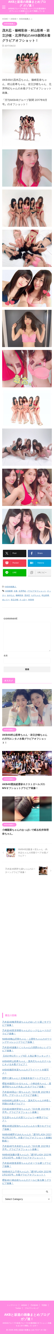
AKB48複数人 (10, 586)
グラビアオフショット (36, 591)
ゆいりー (6, 599)
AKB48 (31, 599)
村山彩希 (45, 595)
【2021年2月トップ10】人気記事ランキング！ (26, 1055)
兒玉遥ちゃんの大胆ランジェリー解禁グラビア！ (25, 1119)
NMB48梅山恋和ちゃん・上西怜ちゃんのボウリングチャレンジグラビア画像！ (27, 1040)
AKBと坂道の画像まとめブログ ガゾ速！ (27, 3)
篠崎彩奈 (19, 595)
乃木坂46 (34, 1305)
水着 (15, 591)
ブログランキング (32, 1308)
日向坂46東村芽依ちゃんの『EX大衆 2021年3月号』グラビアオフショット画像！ (26, 1111)
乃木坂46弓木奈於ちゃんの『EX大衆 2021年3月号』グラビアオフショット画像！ (26, 1148)
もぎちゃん (35, 595)
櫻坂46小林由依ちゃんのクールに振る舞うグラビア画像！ (26, 1182)
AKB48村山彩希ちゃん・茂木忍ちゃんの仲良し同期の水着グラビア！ (26, 1102)
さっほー (23, 599)
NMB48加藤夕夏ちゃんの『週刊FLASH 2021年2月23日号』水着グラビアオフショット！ (26, 1156)
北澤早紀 (22, 591)
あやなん (11, 595)
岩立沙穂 (14, 599)
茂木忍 (27, 595)
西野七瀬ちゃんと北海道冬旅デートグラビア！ (26, 1078)
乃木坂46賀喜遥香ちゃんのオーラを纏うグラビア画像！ (26, 1165)
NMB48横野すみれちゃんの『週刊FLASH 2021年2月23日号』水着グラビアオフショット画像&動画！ (27, 1137)
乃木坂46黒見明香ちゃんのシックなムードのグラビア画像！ (26, 1032)
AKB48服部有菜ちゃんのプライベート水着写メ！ (25, 1071)
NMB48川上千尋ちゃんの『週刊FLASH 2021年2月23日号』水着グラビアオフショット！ (26, 1173)
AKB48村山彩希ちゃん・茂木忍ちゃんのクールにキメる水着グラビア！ (26, 1063)
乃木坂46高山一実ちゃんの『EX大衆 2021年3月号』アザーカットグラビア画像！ (26, 1094)
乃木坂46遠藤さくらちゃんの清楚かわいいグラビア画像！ (26, 1049)
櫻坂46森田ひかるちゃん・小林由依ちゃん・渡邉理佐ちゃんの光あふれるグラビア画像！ (26, 1085)
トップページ (12, 1305)
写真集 (44, 1305)
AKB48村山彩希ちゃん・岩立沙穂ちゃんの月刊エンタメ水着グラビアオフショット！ (24, 738)
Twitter (18, 1308)
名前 (6, 655)
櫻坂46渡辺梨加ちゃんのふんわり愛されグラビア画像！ (26, 1127)
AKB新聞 (9, 591)
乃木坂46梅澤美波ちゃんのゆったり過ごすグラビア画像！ (26, 1023)
